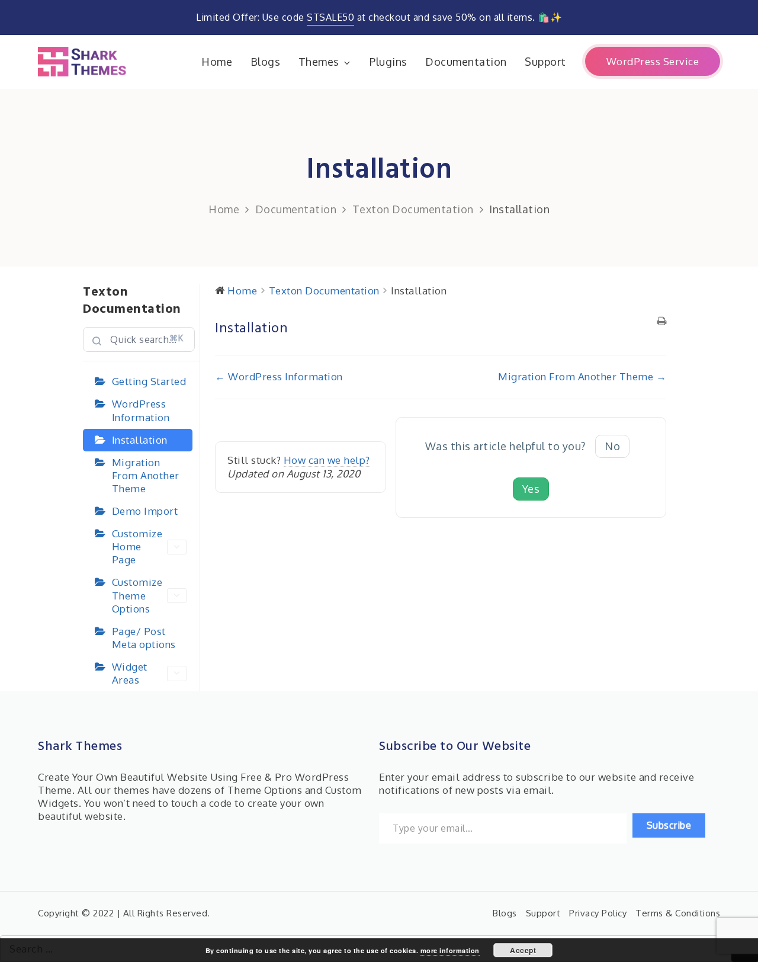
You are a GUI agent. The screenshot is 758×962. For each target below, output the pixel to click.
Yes (531, 488)
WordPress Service (652, 61)
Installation (140, 440)
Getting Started (149, 381)
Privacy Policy (598, 913)
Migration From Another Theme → (582, 376)
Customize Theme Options (137, 595)
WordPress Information (141, 410)
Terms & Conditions (677, 913)
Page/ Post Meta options (144, 637)
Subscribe (669, 825)
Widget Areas (129, 673)
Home (216, 61)
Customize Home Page (137, 546)
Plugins (388, 61)
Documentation (466, 61)
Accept (523, 950)
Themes (318, 61)
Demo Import (145, 511)
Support (545, 61)
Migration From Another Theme (145, 475)
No (612, 446)
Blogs (265, 61)
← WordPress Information (279, 376)
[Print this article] (662, 321)
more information (450, 950)
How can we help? (327, 460)
